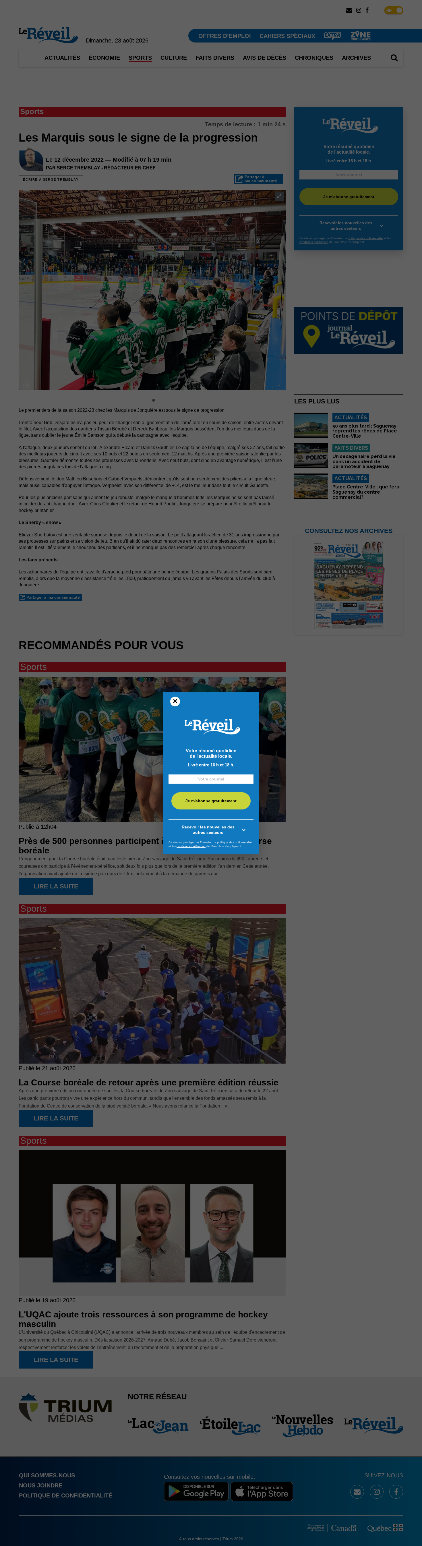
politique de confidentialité (234, 842)
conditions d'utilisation (191, 846)
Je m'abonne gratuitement (211, 801)
